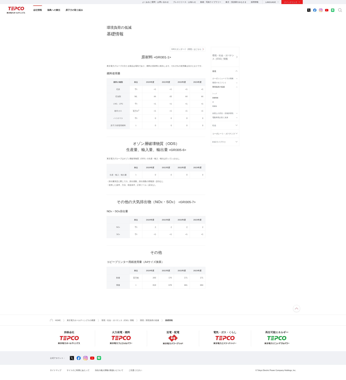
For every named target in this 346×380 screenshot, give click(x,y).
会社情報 (37, 10)
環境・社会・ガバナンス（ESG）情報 (223, 57)
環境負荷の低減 (218, 87)
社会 (214, 125)
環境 (214, 71)
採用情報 (254, 2)
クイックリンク (290, 2)
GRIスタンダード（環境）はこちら (186, 49)
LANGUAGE (270, 2)
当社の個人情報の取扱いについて (109, 370)
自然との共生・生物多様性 (222, 113)
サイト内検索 (340, 10)
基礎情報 (215, 98)
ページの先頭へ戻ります (296, 308)
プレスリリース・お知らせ (184, 2)
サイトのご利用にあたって (78, 370)
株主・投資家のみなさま (236, 2)
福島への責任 (53, 10)
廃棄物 (214, 106)
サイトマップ (55, 370)
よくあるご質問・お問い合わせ (155, 2)
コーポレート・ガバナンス (223, 134)
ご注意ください (135, 370)
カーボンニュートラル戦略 (222, 78)
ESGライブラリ (219, 142)
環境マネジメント (219, 83)
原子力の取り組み (74, 10)
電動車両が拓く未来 (220, 117)
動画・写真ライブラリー (210, 2)
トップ (214, 93)
